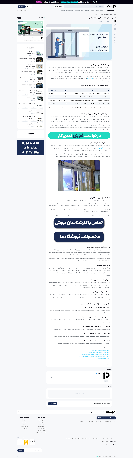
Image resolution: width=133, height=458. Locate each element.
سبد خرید (22, 6)
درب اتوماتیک (90, 78)
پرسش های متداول (41, 428)
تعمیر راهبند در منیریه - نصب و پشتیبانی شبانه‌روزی (98, 352)
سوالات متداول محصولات (41, 432)
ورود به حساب (53, 403)
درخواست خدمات (79, 10)
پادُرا (115, 14)
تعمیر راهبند (22, 23)
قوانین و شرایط (41, 420)
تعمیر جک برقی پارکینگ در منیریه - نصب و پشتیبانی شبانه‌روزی (95, 354)
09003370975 (23, 10)
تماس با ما (41, 424)
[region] (66, 15)
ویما (97, 456)
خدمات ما (25, 428)
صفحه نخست (99, 10)
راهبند (24, 424)
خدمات (92, 10)
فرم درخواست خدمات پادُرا (103, 358)
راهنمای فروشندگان (41, 430)
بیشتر (34, 17)
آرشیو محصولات (59, 6)
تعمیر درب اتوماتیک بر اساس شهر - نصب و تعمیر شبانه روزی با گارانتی (94, 356)
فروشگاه (87, 10)
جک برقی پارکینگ (24, 426)
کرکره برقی (25, 422)
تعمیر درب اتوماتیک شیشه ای (105, 14)
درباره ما (41, 422)
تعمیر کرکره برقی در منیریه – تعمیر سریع (100, 350)
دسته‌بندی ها (110, 10)
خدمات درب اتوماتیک (103, 148)
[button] (18, 17)
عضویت (20, 450)
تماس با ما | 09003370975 (67, 10)
